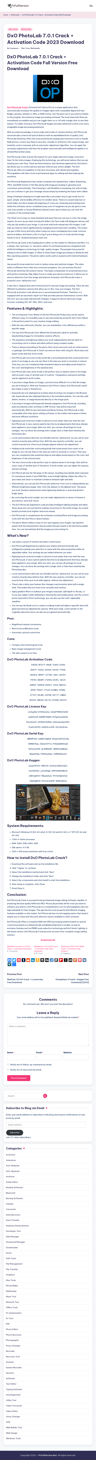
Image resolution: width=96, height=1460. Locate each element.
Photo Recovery (13, 1335)
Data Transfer (12, 1220)
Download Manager (15, 1242)
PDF (8, 1324)
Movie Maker (12, 1285)
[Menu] (91, 6)
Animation (11, 1160)
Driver (9, 1253)
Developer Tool (13, 1231)
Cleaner (10, 1204)
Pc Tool (9, 1318)
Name (11, 1052)
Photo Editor (12, 1329)
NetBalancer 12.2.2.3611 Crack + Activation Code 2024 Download (46, 948)
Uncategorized (13, 1394)
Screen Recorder (14, 1367)
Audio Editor (12, 1182)
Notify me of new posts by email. (26, 1069)
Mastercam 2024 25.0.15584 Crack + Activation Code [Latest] (72, 948)
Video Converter (14, 1405)
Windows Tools (13, 1438)
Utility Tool (11, 1400)
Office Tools (12, 1307)
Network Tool (12, 1302)
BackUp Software (14, 1187)
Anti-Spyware (13, 1171)
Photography (12, 1340)
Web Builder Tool (14, 1427)
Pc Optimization (13, 1313)
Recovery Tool (13, 1356)
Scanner (10, 1362)
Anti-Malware (12, 1165)
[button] (45, 1096)
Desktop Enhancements (17, 1225)
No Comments (13, 48)
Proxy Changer (13, 1345)
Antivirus (10, 1176)
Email (39, 1052)
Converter (11, 1209)
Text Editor (11, 1384)
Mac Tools (13, 29)
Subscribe (14, 1132)
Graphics (10, 1274)
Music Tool (11, 1296)
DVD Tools (11, 1258)
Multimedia (26, 29)
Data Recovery (13, 1214)
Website (67, 1052)
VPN (8, 1422)
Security (10, 1373)
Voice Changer (13, 1416)
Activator (10, 1154)
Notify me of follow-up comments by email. (31, 1064)
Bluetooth (10, 1193)
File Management (14, 1264)
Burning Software (14, 1198)
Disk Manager (12, 1236)
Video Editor (12, 1411)
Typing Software (14, 1389)
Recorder (10, 1351)
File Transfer (12, 1269)
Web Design (11, 1433)
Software (10, 1378)
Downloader (12, 1247)
